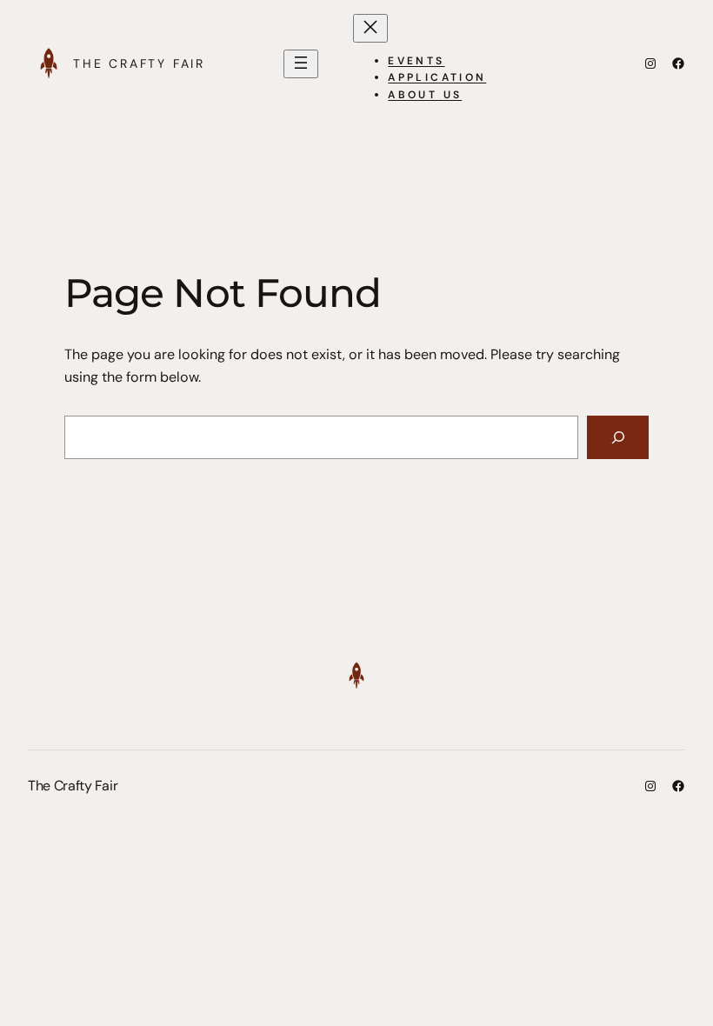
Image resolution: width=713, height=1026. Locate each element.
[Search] (618, 437)
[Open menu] (300, 64)
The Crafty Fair (139, 63)
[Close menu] (370, 28)
